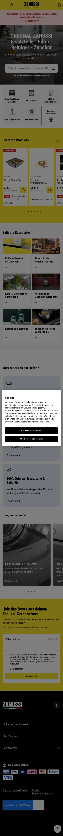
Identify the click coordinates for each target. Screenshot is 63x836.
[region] (32, 418)
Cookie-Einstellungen (31, 430)
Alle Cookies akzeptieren (31, 439)
